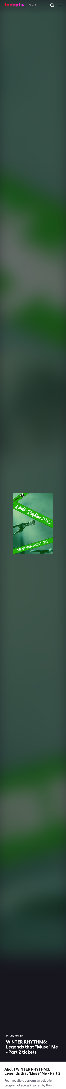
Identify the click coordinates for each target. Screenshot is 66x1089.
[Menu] (58, 5)
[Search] (50, 5)
